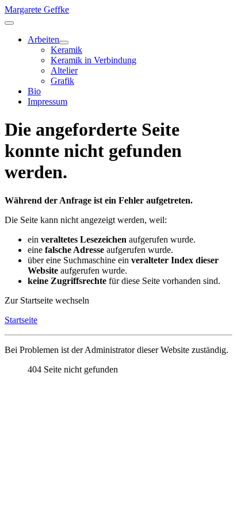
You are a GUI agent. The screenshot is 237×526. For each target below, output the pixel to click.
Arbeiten (43, 39)
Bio (34, 91)
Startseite (21, 320)
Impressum (47, 101)
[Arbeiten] (63, 42)
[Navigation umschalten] (9, 23)
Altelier (64, 70)
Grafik (62, 81)
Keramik (66, 50)
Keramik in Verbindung (93, 60)
